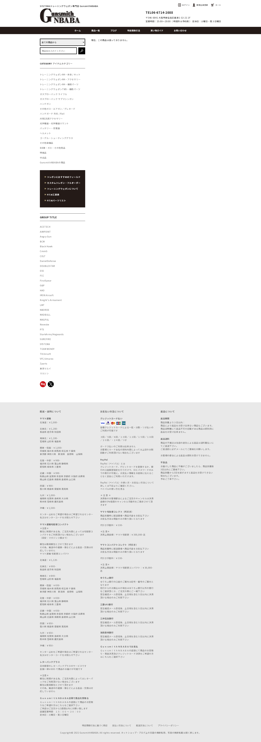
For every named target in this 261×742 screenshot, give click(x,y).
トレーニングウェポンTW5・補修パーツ (60, 89)
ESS (42, 270)
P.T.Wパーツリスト (56, 200)
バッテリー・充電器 (50, 128)
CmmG (43, 251)
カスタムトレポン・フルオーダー (64, 182)
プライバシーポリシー (168, 725)
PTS (42, 329)
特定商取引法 (133, 30)
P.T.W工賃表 (53, 194)
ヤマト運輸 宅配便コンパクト (54, 553)
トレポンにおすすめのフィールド (64, 176)
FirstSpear (46, 280)
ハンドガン (45, 103)
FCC (42, 275)
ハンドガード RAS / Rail (52, 113)
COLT (43, 256)
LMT (42, 305)
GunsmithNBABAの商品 (52, 162)
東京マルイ (45, 368)
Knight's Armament (51, 300)
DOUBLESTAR (47, 265)
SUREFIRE (45, 339)
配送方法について (144, 725)
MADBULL (45, 314)
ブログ (113, 30)
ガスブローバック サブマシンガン (57, 98)
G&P (42, 285)
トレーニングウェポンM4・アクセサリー (60, 79)
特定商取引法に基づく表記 (94, 725)
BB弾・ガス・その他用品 (52, 147)
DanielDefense (48, 260)
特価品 (43, 152)
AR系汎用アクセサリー (51, 118)
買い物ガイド (157, 30)
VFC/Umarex (46, 358)
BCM (42, 241)
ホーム (77, 30)
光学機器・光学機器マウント (54, 123)
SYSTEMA (45, 344)
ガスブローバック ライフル (53, 94)
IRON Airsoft (47, 295)
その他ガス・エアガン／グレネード (57, 108)
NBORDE (44, 309)
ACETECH (45, 226)
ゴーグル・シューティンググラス (56, 138)
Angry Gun (45, 236)
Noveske (44, 324)
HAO (42, 290)
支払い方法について (121, 725)
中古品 (43, 157)
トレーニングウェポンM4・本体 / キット (60, 74)
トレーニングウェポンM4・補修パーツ (59, 84)
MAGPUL (44, 319)
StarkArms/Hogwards (52, 334)
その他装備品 (46, 142)
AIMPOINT (45, 231)
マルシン (44, 373)
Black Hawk (46, 246)
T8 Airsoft (45, 353)
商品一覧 (95, 30)
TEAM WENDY (47, 348)
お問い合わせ (180, 30)
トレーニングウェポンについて (62, 188)
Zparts (43, 363)
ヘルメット (45, 133)
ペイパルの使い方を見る (112, 488)
